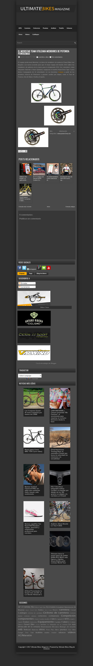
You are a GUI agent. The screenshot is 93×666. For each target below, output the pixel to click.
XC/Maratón (25, 635)
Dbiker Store (44, 307)
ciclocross (42, 616)
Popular (22, 273)
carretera (42, 57)
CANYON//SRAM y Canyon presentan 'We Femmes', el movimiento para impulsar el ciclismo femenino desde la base (59, 416)
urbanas (62, 633)
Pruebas (45, 28)
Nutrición (35, 630)
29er (33, 607)
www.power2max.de (64, 134)
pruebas (63, 630)
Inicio (48, 206)
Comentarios (25, 287)
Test (26, 633)
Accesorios (51, 607)
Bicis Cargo (48, 610)
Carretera (27, 28)
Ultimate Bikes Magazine (40, 647)
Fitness (20, 624)
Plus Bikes (55, 630)
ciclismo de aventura (35, 613)
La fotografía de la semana (57, 624)
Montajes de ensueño (68, 627)
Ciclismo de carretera (56, 612)
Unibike (54, 632)
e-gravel (59, 619)
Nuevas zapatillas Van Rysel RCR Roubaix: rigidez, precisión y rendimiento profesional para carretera (33, 528)
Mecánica (55, 627)
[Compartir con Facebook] (26, 151)
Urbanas (69, 28)
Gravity (38, 624)
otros (47, 57)
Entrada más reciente (25, 206)
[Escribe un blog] (21, 151)
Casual (73, 610)
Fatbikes (65, 622)
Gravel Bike (29, 624)
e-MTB (66, 619)
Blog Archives (41, 273)
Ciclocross (36, 28)
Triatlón (61, 28)
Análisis (53, 28)
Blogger (53, 363)
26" (19, 607)
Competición (68, 615)
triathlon (39, 633)
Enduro (26, 622)
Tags (30, 273)
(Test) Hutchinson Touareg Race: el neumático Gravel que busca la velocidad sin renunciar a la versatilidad (59, 454)
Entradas (23, 283)
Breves (55, 610)
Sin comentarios (57, 57)
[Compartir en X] (24, 151)
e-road (71, 619)
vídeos (72, 632)
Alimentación (68, 607)
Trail (31, 633)
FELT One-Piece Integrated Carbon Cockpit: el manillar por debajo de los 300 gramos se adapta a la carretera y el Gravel (60, 491)
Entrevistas (33, 622)
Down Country (39, 619)
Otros (20, 34)
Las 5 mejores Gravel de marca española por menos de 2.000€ (33, 412)
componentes (26, 618)
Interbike (43, 624)
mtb (20, 629)
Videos (27, 34)
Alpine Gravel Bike (31, 610)
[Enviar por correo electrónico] (19, 151)
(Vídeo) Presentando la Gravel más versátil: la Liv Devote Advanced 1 (33, 593)
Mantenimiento (46, 627)
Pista (48, 630)
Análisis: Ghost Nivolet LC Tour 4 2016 (59, 525)
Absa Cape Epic (40, 607)
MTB (20, 28)
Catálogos (35, 34)
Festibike (73, 622)
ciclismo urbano (30, 616)
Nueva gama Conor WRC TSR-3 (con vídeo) (33, 450)
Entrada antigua (70, 206)
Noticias (27, 630)
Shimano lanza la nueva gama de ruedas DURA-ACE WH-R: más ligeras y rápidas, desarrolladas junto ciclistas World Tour (59, 558)
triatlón (47, 633)
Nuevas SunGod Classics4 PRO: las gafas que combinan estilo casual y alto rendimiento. (32, 490)
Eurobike (58, 622)
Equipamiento (46, 621)
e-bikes (53, 619)
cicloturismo (54, 616)
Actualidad (60, 607)
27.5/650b (25, 607)
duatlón (47, 619)
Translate (35, 379)
